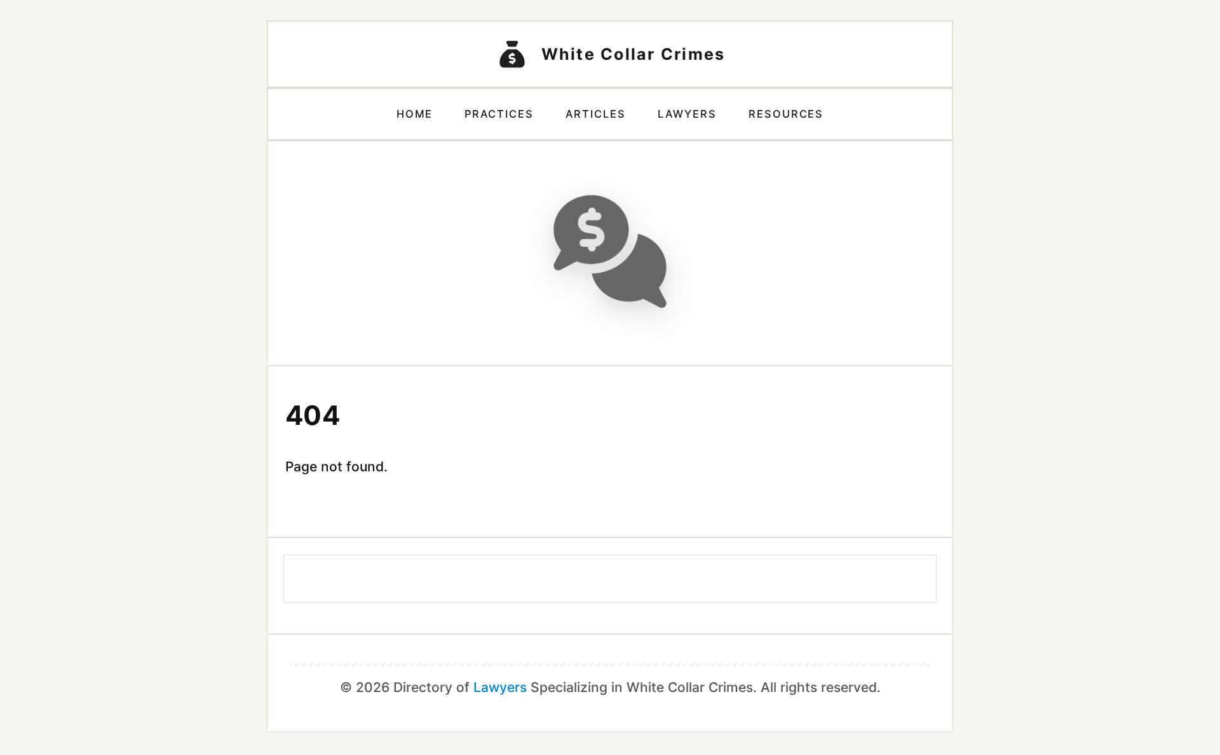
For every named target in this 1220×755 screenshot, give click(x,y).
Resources (786, 113)
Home (414, 113)
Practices (499, 113)
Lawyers (687, 113)
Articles (596, 113)
